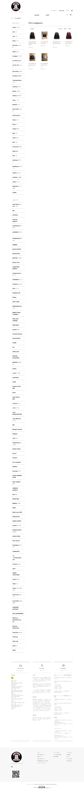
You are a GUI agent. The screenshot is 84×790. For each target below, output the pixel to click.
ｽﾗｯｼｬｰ (16, 564)
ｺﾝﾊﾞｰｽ (17, 279)
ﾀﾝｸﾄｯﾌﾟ (16, 87)
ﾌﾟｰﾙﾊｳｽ (17, 483)
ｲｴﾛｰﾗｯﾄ (17, 632)
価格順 (65, 28)
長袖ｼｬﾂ (17, 60)
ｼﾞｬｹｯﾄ (16, 27)
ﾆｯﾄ (14, 32)
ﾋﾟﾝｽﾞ (14, 155)
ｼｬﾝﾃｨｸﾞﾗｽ (17, 546)
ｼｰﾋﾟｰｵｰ (15, 288)
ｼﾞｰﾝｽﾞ (15, 100)
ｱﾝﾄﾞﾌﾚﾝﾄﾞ (17, 226)
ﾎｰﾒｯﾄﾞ (16, 471)
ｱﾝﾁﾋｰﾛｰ (17, 233)
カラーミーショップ (30, 784)
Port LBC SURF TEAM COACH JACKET (56, 43)
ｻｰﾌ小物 (16, 177)
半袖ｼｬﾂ (17, 76)
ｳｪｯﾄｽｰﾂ (16, 173)
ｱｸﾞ (14, 568)
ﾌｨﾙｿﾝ (16, 329)
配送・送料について (41, 754)
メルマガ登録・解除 (57, 754)
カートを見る (69, 758)
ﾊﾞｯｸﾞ (15, 133)
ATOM (57, 756)
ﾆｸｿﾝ (15, 438)
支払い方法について (41, 758)
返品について (40, 756)
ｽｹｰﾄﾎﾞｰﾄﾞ (17, 167)
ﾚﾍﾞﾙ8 (16, 503)
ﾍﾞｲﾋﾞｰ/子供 (17, 187)
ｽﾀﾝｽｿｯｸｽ (17, 531)
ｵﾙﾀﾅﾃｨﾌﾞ (17, 239)
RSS (54, 756)
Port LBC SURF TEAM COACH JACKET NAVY (32, 43)
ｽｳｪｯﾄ (15, 51)
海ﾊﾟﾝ (16, 115)
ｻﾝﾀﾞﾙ (15, 129)
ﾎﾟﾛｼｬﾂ (17, 71)
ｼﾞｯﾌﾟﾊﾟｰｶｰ (17, 46)
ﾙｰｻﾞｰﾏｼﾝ (17, 419)
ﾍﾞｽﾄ (14, 36)
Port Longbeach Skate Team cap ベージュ (44, 65)
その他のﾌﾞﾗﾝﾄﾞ (16, 205)
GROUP (47, 15)
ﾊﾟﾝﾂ (15, 104)
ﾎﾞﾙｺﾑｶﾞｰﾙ (17, 595)
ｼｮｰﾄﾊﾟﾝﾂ (17, 110)
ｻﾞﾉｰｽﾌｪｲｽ (17, 443)
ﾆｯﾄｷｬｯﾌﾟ (16, 91)
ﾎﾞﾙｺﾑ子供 (17, 602)
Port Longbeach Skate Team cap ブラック (32, 65)
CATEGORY (36, 15)
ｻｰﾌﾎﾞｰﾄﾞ (16, 161)
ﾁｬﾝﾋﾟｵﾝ (17, 284)
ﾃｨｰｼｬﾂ (17, 81)
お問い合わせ (69, 760)
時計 (15, 151)
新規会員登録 (61, 10)
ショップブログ (56, 752)
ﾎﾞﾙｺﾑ (15, 579)
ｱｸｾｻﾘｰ (17, 146)
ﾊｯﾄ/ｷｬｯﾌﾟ (17, 95)
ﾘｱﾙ (14, 494)
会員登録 (68, 754)
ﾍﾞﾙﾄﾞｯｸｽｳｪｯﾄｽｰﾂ (17, 589)
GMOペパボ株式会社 (46, 784)
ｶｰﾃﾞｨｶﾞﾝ (17, 56)
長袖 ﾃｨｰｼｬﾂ (17, 66)
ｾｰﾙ (14, 646)
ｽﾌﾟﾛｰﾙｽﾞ (16, 525)
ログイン (67, 10)
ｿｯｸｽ (15, 138)
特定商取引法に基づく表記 (43, 760)
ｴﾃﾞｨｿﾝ (17, 307)
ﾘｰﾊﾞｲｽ (15, 408)
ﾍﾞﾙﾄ (14, 142)
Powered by (36, 787)
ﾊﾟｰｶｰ (15, 41)
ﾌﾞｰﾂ (15, 124)
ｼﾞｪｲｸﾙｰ (16, 373)
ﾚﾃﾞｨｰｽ (16, 182)
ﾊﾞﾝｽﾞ (15, 584)
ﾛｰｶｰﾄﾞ (16, 403)
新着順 (69, 28)
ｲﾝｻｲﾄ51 (16, 363)
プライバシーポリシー (42, 762)
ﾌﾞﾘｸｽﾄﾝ (17, 258)
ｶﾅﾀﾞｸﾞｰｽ (17, 274)
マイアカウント (54, 10)
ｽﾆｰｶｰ (15, 120)
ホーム (12, 18)
